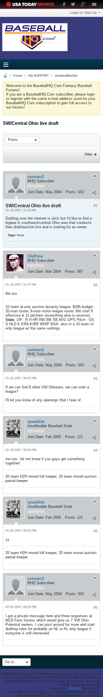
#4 (96, 450)
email (94, 5)
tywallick (36, 421)
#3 (96, 379)
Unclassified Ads (66, 75)
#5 (96, 531)
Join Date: (35, 192)
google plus (83, 5)
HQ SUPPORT (38, 75)
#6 (96, 607)
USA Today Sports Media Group (31, 4)
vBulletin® (74, 688)
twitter (73, 5)
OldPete (35, 256)
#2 (96, 285)
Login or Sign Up (83, 13)
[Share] (94, 193)
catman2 (35, 176)
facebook (64, 5)
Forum (17, 75)
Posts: (71, 192)
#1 (96, 206)
